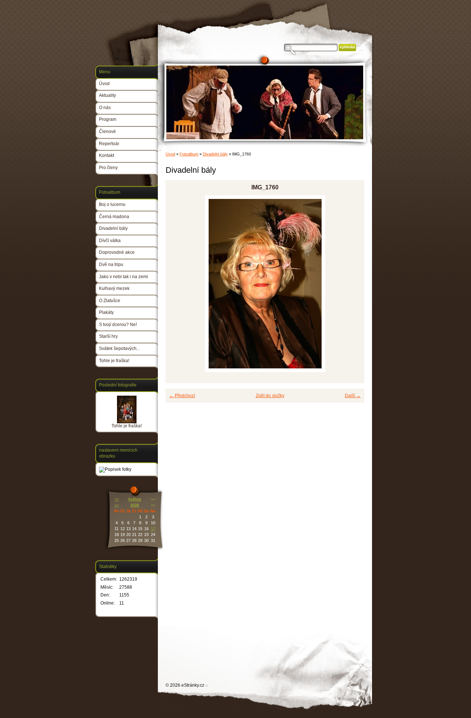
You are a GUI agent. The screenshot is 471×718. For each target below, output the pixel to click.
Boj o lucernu (112, 204)
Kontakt (106, 155)
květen (134, 499)
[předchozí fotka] (177, 283)
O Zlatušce (109, 300)
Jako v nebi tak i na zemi (123, 276)
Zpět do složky (270, 395)
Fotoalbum (189, 154)
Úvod (170, 154)
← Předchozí (182, 395)
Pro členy (108, 167)
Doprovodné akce (117, 252)
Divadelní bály (215, 154)
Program (107, 119)
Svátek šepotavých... (119, 348)
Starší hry (108, 336)
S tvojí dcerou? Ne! (118, 324)
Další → (353, 395)
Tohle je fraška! (114, 360)
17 (153, 528)
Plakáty (106, 312)
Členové (107, 131)
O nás (105, 107)
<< (116, 499)
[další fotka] (352, 283)
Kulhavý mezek (114, 288)
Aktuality (107, 95)
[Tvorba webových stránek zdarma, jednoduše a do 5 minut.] (206, 685)
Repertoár (109, 143)
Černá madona (114, 216)
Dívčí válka (110, 240)
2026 (134, 505)
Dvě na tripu (111, 264)
